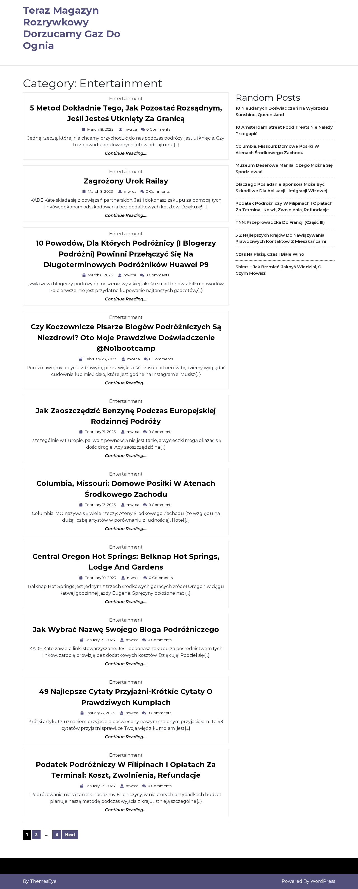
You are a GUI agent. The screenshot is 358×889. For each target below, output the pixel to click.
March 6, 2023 (101, 275)
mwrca (131, 129)
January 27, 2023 (101, 713)
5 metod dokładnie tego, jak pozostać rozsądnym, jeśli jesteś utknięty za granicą (126, 115)
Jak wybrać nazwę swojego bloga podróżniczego (126, 629)
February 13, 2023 (101, 504)
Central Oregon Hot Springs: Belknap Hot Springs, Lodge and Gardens (126, 563)
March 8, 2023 (101, 191)
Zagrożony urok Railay (126, 181)
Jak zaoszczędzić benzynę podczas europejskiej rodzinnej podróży (126, 417)
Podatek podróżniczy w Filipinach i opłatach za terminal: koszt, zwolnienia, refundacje (126, 771)
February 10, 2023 (101, 577)
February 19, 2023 (101, 431)
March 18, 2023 (101, 129)
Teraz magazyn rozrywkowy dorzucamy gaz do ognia (72, 27)
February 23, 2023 (101, 359)
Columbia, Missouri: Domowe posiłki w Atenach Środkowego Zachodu (125, 490)
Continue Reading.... (126, 153)
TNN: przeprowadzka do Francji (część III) (280, 222)
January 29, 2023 (101, 640)
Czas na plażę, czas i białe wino (269, 254)
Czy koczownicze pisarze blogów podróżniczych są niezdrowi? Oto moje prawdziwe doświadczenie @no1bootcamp (126, 339)
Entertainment (126, 98)
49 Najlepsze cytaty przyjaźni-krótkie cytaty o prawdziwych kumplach (126, 698)
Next (70, 834)
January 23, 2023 (101, 786)
